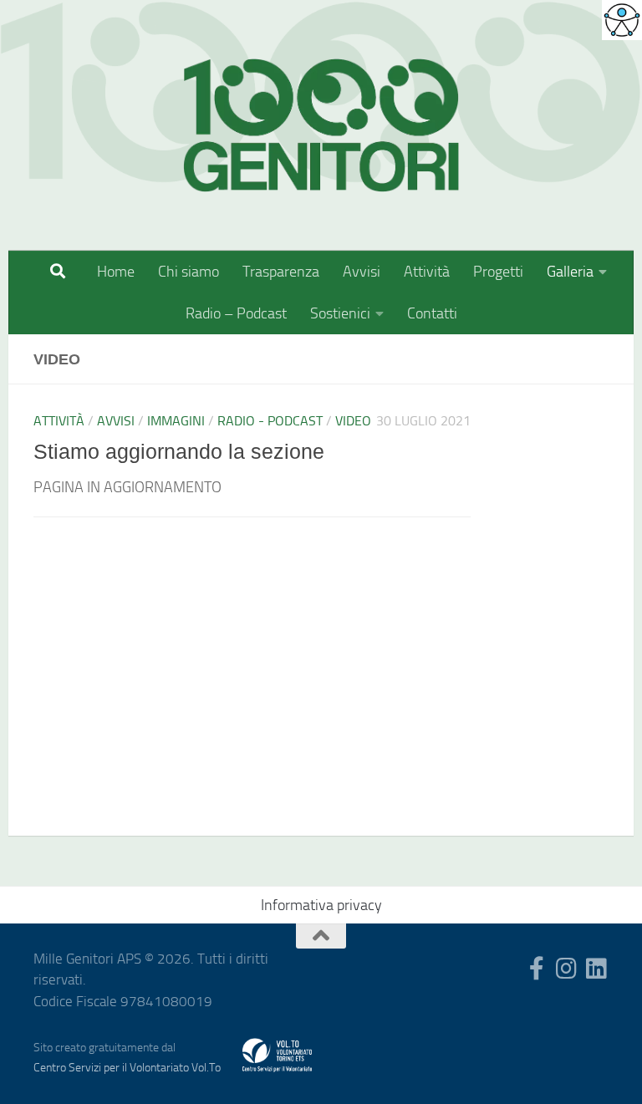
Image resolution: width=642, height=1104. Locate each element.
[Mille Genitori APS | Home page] (321, 125)
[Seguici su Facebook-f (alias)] (536, 968)
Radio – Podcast (236, 313)
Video (353, 421)
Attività (427, 271)
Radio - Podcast (270, 421)
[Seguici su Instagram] (566, 968)
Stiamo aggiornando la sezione (178, 451)
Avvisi (361, 271)
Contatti (432, 313)
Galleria (570, 271)
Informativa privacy (321, 905)
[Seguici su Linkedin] (597, 968)
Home (116, 271)
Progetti (498, 271)
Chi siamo (188, 271)
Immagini (176, 421)
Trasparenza (280, 271)
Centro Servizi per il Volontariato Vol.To (127, 1068)
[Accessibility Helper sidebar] (622, 20)
